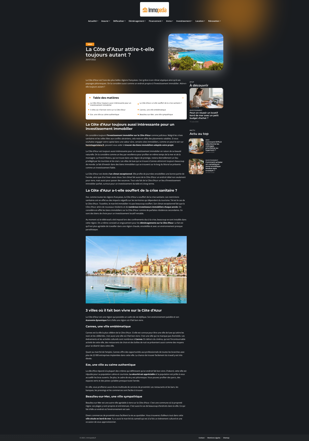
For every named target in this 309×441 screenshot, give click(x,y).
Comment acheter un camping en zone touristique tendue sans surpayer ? (214, 166)
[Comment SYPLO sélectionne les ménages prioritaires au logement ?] (196, 146)
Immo (90, 44)
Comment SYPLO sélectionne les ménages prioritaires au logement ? (214, 146)
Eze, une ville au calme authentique (104, 114)
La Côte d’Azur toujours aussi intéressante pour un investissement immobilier (110, 104)
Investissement (196, 110)
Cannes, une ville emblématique (153, 110)
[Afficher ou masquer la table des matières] (151, 97)
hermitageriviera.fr (95, 145)
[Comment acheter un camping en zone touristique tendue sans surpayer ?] (196, 166)
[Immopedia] (154, 9)
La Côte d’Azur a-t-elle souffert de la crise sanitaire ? (161, 103)
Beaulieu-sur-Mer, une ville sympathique (156, 114)
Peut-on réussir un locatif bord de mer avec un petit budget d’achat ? (204, 115)
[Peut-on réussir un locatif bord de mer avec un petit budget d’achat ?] (206, 98)
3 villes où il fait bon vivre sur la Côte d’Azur (108, 110)
